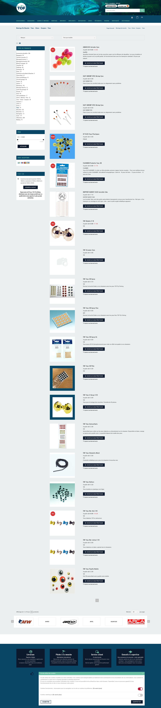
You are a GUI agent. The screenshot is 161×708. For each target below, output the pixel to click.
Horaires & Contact (30, 187)
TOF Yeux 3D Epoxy (89, 279)
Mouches (63, 21)
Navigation (82, 21)
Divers (18, 105)
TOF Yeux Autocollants (90, 424)
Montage (54, 21)
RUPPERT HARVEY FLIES (89, 197)
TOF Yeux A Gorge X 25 (90, 395)
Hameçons (19, 85)
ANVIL (91, 621)
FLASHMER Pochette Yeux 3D (92, 163)
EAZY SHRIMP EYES (87, 81)
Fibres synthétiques (21, 77)
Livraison (30, 654)
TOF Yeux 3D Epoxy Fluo (90, 308)
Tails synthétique (20, 95)
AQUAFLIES (114, 621)
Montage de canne (21, 59)
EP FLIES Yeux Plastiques (91, 134)
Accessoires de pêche (22, 53)
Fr (142, 17)
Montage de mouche (121, 28)
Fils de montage (20, 79)
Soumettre (45, 702)
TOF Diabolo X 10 (88, 221)
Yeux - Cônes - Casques (134, 28)
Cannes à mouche (43, 21)
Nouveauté (115, 21)
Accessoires (20, 21)
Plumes (18, 91)
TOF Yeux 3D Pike (88, 366)
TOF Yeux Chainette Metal (91, 453)
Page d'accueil (110, 28)
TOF (84, 226)
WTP (84, 313)
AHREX (47, 621)
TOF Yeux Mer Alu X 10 (90, 511)
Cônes (18, 103)
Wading (106, 21)
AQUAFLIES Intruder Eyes (91, 47)
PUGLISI (85, 139)
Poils (17, 93)
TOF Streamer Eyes (89, 250)
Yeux (17, 107)
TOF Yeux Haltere (88, 482)
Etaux (17, 71)
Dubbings (18, 67)
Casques (18, 101)
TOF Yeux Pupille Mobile (91, 569)
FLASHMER (85, 168)
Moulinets (72, 21)
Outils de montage (21, 89)
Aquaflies (85, 52)
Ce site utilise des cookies (47, 673)
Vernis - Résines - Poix (22, 97)
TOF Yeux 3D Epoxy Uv (90, 337)
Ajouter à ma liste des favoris (91, 66)
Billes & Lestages (20, 63)
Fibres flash (19, 75)
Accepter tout (137, 701)
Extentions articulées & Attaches (24, 73)
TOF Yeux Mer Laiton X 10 (91, 540)
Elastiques (19, 69)
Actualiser (23, 146)
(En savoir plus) (97, 688)
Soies (90, 21)
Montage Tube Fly (21, 87)
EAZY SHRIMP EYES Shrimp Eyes (93, 76)
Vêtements (98, 21)
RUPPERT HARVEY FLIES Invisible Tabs (95, 192)
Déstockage (126, 21)
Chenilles (18, 65)
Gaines (18, 83)
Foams (18, 81)
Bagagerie (31, 21)
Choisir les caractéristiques (94, 63)
